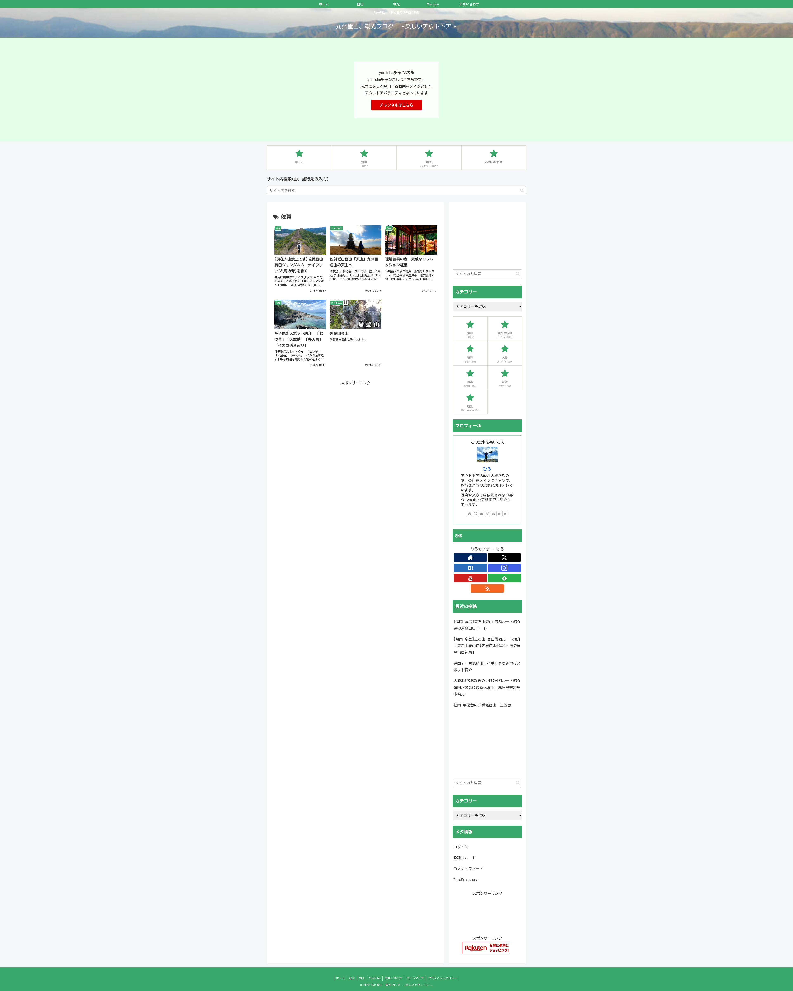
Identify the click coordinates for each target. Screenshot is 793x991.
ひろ (487, 469)
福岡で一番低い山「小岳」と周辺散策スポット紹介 (486, 666)
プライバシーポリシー (442, 978)
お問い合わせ (393, 978)
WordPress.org (465, 879)
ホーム (340, 978)
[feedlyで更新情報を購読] (499, 513)
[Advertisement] (355, 415)
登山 (352, 978)
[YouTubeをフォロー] (493, 513)
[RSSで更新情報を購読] (505, 513)
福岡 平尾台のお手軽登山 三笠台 (482, 705)
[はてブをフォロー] (481, 513)
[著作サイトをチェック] (469, 513)
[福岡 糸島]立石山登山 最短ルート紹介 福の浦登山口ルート (487, 625)
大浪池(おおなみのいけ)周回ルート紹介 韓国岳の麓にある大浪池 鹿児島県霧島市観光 (487, 687)
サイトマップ (415, 978)
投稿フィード (464, 858)
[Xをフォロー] (475, 513)
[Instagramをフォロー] (487, 513)
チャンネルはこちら (396, 105)
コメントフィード (468, 868)
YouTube (374, 978)
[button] (522, 190)
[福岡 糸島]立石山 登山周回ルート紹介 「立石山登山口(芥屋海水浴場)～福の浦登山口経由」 (487, 645)
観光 (362, 978)
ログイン (460, 847)
